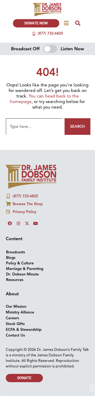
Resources (14, 280)
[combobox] (34, 126)
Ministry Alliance (20, 312)
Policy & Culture (20, 263)
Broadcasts (15, 252)
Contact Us (15, 335)
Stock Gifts (15, 324)
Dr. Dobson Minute (22, 274)
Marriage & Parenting (24, 268)
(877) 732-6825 (50, 33)
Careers (12, 318)
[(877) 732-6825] (34, 33)
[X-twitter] (27, 223)
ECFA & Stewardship (24, 329)
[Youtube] (35, 223)
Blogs (10, 257)
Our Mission (16, 306)
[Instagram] (18, 223)
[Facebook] (10, 223)
